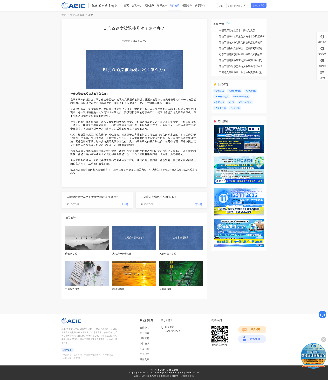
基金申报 (78, 354)
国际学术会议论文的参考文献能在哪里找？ (93, 197)
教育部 (77, 358)
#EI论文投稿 (220, 108)
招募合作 (187, 5)
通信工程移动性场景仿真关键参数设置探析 (242, 36)
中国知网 (67, 358)
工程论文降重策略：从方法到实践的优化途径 (242, 72)
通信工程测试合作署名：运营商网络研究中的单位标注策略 (242, 48)
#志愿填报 (219, 102)
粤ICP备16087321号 (188, 372)
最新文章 (144, 359)
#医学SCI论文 (245, 102)
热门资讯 (174, 5)
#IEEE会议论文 (221, 96)
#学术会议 (219, 90)
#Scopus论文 (235, 90)
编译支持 (162, 5)
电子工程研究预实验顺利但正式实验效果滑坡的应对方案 (242, 54)
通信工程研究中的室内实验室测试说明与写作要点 (242, 60)
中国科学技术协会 (92, 354)
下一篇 (198, 204)
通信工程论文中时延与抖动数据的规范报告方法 (242, 42)
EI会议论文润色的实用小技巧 (158, 197)
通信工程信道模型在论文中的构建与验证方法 (242, 66)
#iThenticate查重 (241, 96)
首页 (126, 5)
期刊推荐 (149, 5)
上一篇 (124, 204)
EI (71, 93)
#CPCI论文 (251, 90)
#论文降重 (235, 108)
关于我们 (200, 5)
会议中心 (136, 5)
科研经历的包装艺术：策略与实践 (237, 30)
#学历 (231, 102)
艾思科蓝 (67, 354)
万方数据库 (108, 354)
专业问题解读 (77, 15)
